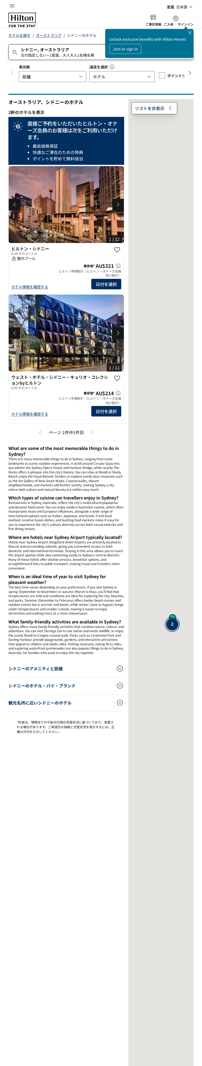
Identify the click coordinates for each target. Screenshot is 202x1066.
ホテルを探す (19, 35)
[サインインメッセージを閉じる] (190, 32)
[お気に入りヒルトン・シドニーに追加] (117, 250)
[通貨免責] (112, 67)
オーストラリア (49, 35)
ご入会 (168, 24)
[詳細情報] (118, 266)
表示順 (24, 67)
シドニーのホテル (82, 35)
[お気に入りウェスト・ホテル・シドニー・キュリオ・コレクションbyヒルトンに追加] (117, 378)
